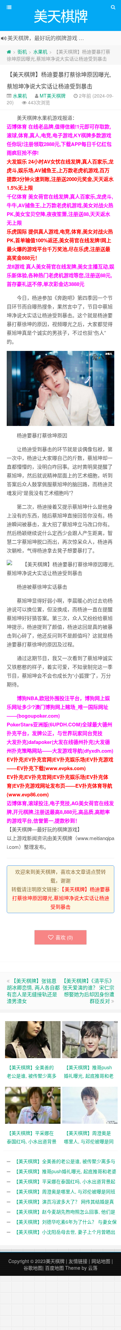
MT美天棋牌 (53, 95)
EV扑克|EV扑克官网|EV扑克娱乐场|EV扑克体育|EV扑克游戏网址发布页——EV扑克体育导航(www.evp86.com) (59, 785)
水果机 (40, 51)
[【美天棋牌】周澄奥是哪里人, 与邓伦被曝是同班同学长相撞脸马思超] (91, 1104)
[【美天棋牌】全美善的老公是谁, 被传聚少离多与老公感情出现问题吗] (33, 1039)
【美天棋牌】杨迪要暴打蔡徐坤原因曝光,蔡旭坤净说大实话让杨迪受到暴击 (61, 898)
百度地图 (54, 1267)
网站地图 (100, 1261)
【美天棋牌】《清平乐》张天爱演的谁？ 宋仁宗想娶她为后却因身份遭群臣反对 (87, 990)
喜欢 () (64, 937)
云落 (92, 1267)
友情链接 (78, 1261)
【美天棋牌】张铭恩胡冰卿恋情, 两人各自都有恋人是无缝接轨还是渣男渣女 (33, 990)
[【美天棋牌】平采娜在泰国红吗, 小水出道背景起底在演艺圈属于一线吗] (33, 1104)
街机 (22, 51)
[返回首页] (9, 51)
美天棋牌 (55, 1261)
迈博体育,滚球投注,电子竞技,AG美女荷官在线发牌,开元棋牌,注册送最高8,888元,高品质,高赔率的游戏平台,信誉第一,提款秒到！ (60, 811)
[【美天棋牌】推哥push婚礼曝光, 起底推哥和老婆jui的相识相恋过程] (91, 1039)
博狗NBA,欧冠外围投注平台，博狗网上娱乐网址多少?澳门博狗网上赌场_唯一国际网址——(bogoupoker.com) (58, 706)
